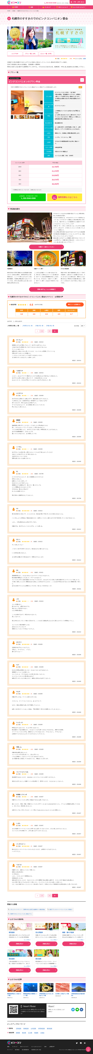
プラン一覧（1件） (30, 53)
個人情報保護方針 (25, 1049)
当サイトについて (63, 7)
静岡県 (18, 1033)
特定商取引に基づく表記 (36, 1049)
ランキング (48, 7)
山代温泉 (33, 1028)
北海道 (13, 10)
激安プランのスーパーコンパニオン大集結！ (61, 909)
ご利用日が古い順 (27, 325)
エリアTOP (15, 53)
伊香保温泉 (41, 1028)
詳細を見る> (19, 943)
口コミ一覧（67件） (46, 53)
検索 (32, 7)
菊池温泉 (49, 1028)
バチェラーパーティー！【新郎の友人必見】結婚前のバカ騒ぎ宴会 (27, 909)
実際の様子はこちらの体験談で (46, 289)
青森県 (36, 1033)
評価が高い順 (39, 325)
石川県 (30, 1033)
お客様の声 (51, 1046)
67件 (84, 58)
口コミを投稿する (75, 304)
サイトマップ (9, 1049)
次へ (55, 331)
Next (41, 102)
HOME (16, 7)
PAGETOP (88, 1049)
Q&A (45, 1046)
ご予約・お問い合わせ (78, 2)
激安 (80, 87)
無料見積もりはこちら (65, 197)
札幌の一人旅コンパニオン (46, 247)
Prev (12, 102)
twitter (73, 1009)
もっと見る (27, 939)
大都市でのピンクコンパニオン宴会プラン (21, 913)
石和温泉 (18, 1028)
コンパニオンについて (79, 7)
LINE (77, 1009)
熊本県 (24, 1033)
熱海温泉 (26, 1028)
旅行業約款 (17, 1049)
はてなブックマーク (81, 1009)
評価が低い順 (50, 325)
